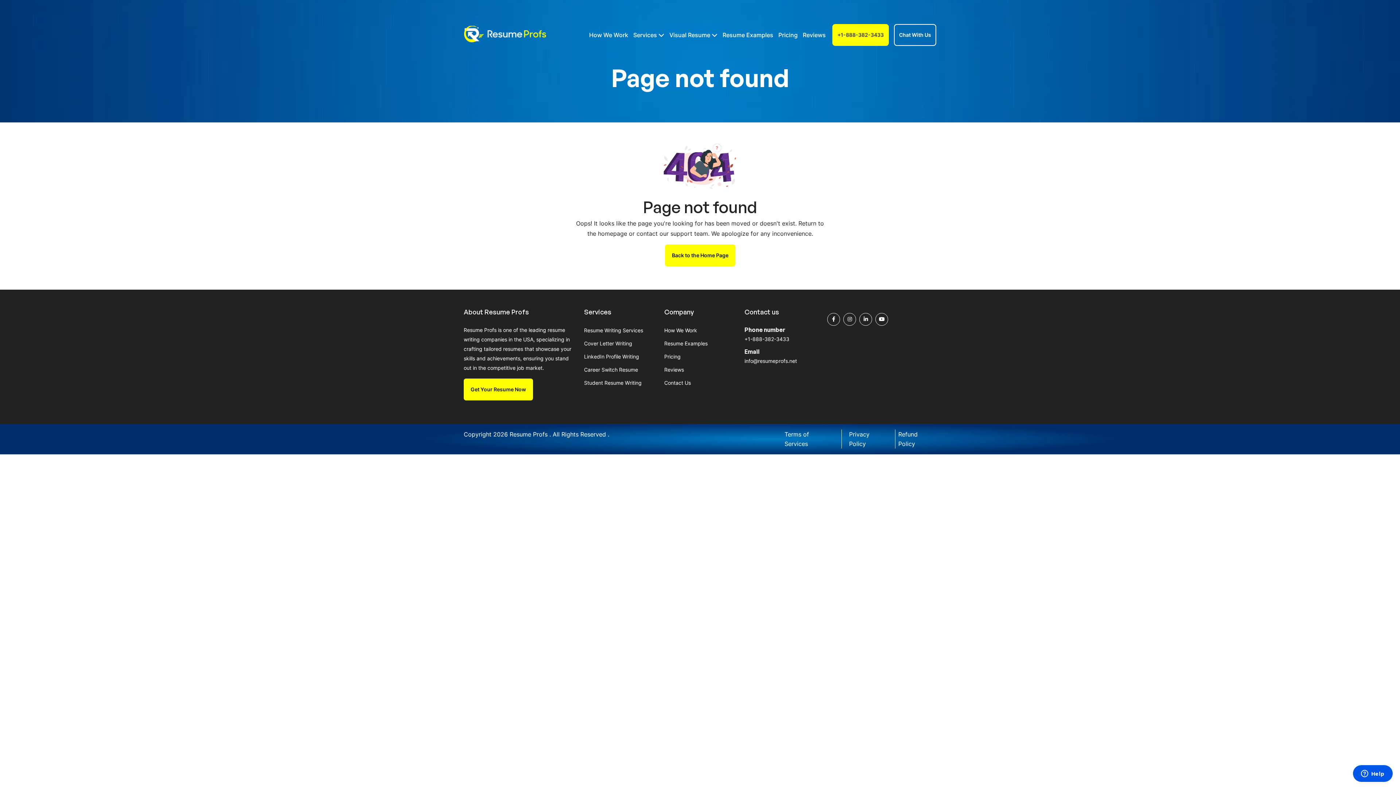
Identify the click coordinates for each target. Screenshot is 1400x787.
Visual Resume (690, 35)
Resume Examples (748, 35)
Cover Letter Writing (608, 343)
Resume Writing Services (613, 330)
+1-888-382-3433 (860, 35)
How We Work (608, 35)
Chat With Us (915, 35)
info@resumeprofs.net (770, 361)
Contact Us (677, 383)
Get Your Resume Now (498, 389)
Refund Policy (908, 439)
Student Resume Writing (613, 383)
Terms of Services (797, 439)
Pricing (788, 35)
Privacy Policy (859, 439)
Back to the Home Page (700, 255)
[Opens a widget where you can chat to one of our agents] (1373, 774)
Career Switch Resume (611, 370)
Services (645, 35)
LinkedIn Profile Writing (611, 356)
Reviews (814, 35)
